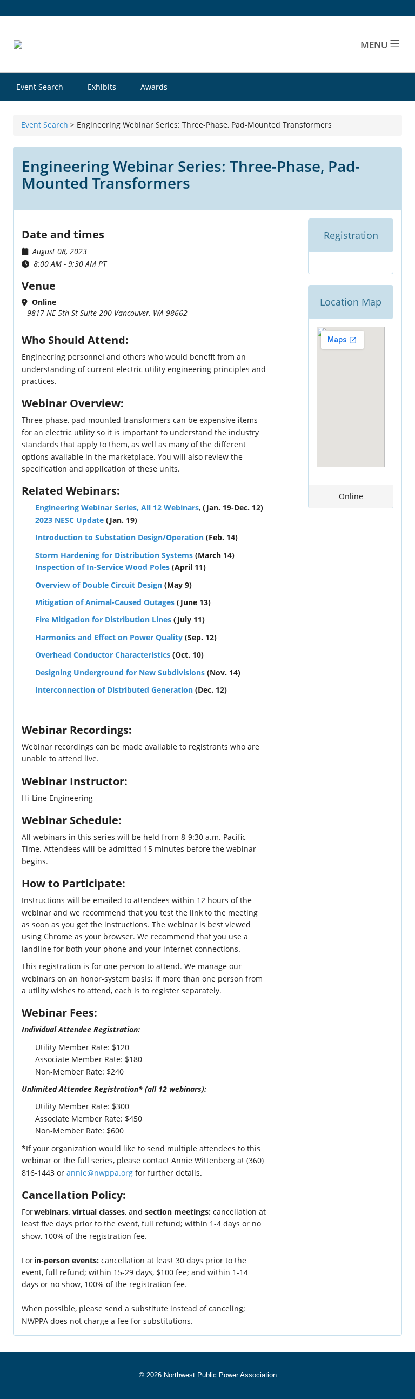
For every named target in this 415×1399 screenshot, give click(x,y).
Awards (154, 87)
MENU (375, 44)
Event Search (39, 87)
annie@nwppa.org (99, 1173)
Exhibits (102, 87)
